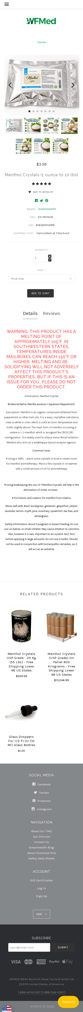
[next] (72, 85)
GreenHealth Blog (41, 847)
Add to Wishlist (43, 192)
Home (41, 42)
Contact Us (41, 842)
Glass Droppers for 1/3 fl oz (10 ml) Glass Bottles (21, 741)
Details (30, 313)
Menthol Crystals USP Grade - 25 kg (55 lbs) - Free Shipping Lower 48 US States (21, 662)
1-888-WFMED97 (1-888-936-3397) (41, 992)
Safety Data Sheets (41, 858)
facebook (44, 784)
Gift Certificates (41, 880)
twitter (43, 792)
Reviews (51, 313)
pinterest (44, 801)
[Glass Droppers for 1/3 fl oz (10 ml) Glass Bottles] (21, 710)
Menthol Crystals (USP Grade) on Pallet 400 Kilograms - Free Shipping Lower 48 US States (61, 664)
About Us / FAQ (41, 831)
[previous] (10, 85)
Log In (41, 888)
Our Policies (41, 836)
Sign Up (41, 896)
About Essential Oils (41, 853)
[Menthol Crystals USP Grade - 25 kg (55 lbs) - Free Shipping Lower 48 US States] (21, 627)
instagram (44, 809)
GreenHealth (47, 209)
